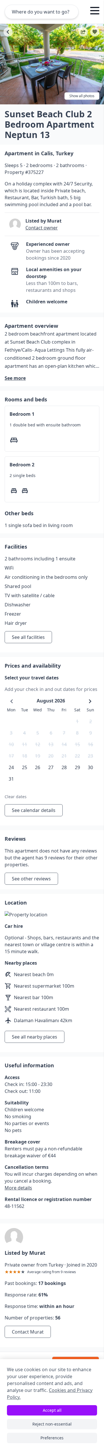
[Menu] (94, 11)
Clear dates (16, 796)
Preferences (52, 1438)
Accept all (52, 1410)
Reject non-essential (52, 1424)
